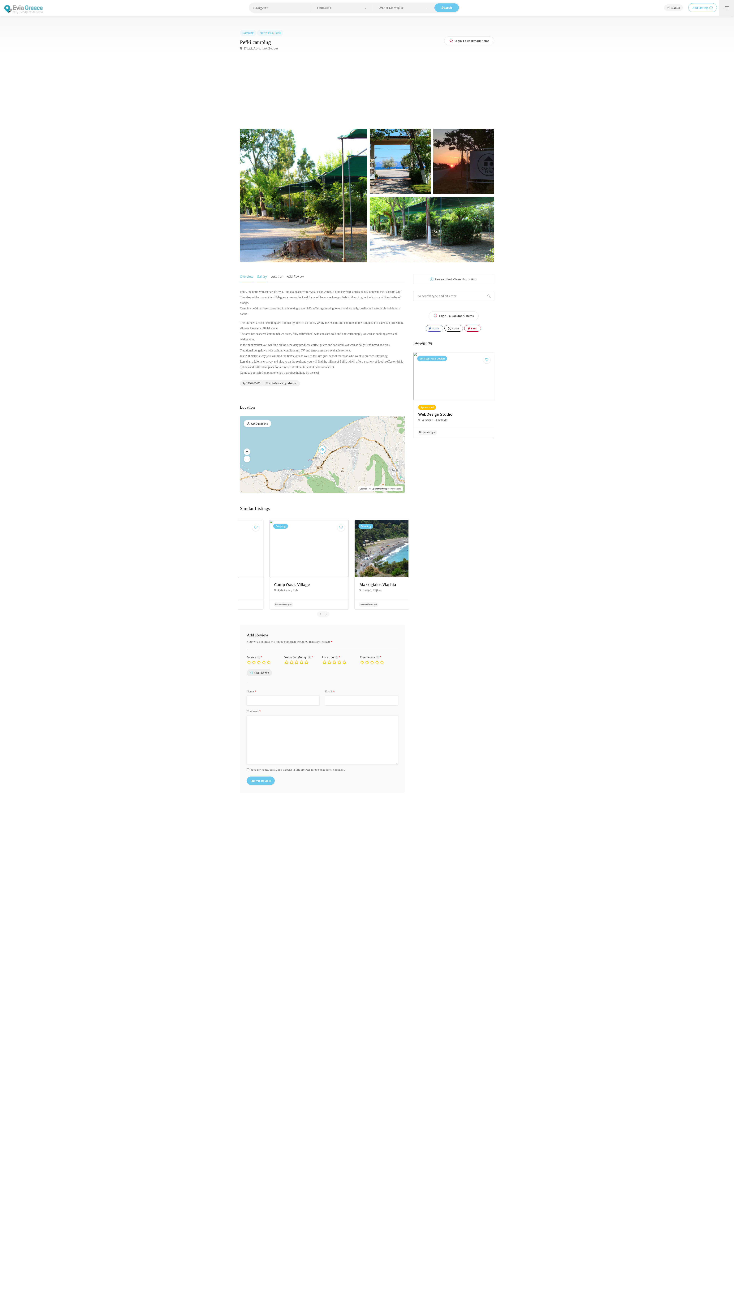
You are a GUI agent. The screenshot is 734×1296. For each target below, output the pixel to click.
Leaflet (363, 488)
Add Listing (701, 8)
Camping (248, 33)
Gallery (262, 276)
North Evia (266, 33)
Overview (246, 276)
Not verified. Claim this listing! (455, 279)
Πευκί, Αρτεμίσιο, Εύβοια (260, 48)
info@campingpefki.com (283, 383)
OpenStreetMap (380, 488)
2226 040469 (253, 383)
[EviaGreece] (24, 9)
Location (276, 276)
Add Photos (261, 673)
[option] (280, 565)
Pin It (474, 328)
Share (435, 328)
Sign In (675, 7)
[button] (342, 8)
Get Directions (259, 423)
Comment (254, 711)
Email (330, 692)
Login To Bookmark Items (456, 316)
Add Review (295, 276)
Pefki (277, 33)
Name (252, 692)
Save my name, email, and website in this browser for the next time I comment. (298, 769)
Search (447, 8)
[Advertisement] (367, 91)
